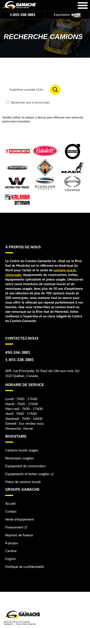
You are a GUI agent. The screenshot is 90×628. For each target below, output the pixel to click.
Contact (10, 511)
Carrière (11, 551)
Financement (14, 527)
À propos (11, 543)
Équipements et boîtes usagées (27, 474)
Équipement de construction (25, 466)
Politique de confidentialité (24, 567)
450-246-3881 (17, 353)
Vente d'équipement (19, 519)
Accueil (10, 503)
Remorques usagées (19, 458)
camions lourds (65, 270)
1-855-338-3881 (22, 15)
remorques (13, 275)
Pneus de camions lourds (23, 482)
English (10, 559)
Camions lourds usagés (21, 450)
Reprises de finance (19, 535)
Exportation (62, 14)
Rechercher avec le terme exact (30, 102)
